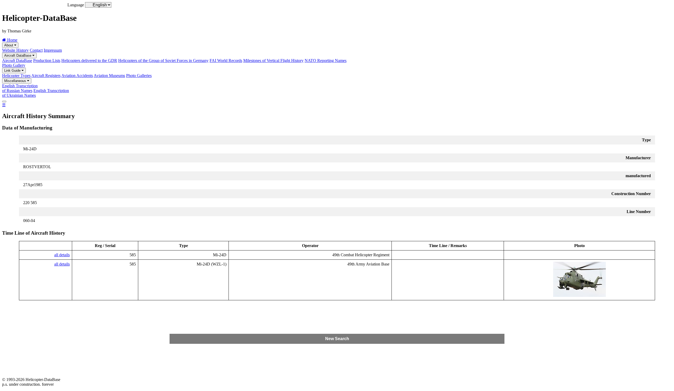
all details (62, 255)
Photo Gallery (13, 65)
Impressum (53, 50)
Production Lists (46, 60)
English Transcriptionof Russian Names (20, 88)
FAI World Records (226, 60)
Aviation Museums (109, 75)
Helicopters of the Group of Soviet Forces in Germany (163, 60)
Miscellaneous (15, 81)
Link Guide (13, 71)
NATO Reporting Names (325, 60)
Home (11, 40)
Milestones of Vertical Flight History (273, 60)
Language (75, 5)
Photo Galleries (139, 75)
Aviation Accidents (77, 75)
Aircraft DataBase (18, 55)
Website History (15, 50)
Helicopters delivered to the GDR (89, 60)
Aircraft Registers (46, 75)
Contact (36, 50)
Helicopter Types (16, 75)
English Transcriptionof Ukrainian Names (35, 93)
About (9, 45)
